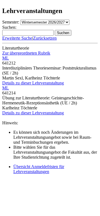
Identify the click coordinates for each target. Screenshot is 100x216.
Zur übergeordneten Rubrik (26, 53)
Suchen (63, 33)
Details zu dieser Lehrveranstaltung (33, 83)
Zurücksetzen (45, 38)
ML (5, 58)
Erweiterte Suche (17, 38)
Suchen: (9, 27)
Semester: (10, 22)
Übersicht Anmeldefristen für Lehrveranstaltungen (38, 169)
